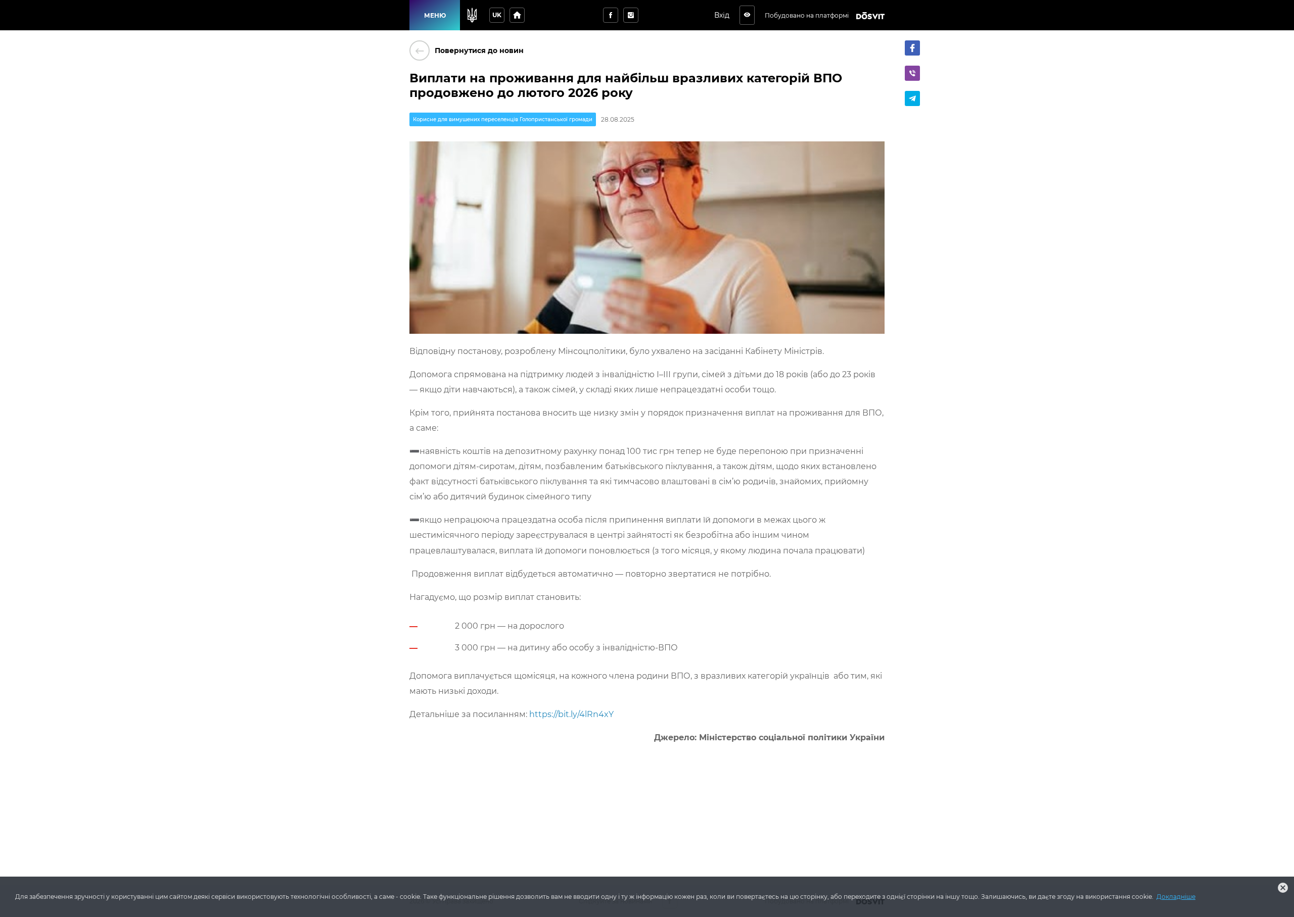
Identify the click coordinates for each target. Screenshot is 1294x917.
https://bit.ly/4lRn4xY (571, 714)
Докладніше (1176, 896)
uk (496, 15)
